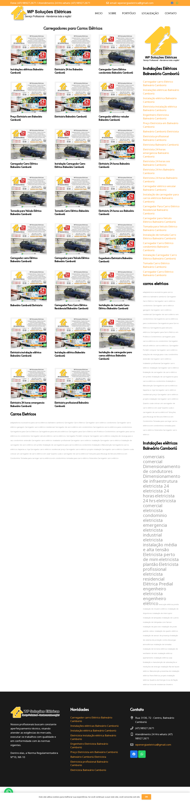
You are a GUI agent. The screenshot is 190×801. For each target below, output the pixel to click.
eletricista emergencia (155, 522)
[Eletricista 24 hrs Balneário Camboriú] (73, 36)
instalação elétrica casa (163, 658)
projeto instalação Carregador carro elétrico (105, 449)
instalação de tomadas (162, 644)
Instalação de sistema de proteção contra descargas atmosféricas (160, 640)
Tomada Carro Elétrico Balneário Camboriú (72, 212)
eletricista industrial (153, 532)
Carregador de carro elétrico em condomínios (73, 427)
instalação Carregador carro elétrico (106, 440)
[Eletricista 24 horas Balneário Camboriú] (117, 131)
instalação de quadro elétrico (166, 631)
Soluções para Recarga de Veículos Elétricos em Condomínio (159, 416)
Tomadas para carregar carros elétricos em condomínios (43, 458)
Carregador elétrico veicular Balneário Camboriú (114, 118)
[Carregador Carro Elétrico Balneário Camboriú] (28, 131)
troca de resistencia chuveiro (161, 684)
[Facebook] (172, 2)
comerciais (153, 457)
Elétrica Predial (158, 584)
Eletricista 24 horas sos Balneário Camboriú (116, 212)
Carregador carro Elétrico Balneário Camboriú (23, 259)
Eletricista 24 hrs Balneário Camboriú (69, 70)
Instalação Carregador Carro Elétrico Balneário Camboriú (70, 165)
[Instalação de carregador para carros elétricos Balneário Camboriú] (117, 319)
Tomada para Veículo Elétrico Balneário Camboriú (26, 212)
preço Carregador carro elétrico (74, 449)
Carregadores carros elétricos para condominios (112, 427)
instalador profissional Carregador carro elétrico (72, 440)
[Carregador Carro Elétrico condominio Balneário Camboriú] (117, 36)
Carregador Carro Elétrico (74, 423)
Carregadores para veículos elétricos (53, 432)
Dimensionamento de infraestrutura (161, 478)
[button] (8, 792)
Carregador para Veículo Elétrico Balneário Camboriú (72, 259)
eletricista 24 (156, 486)
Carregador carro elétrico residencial (40, 427)
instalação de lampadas (152, 618)
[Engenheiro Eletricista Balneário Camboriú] (117, 225)
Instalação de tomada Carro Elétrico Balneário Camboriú (114, 306)
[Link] (41, 13)
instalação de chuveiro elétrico (155, 609)
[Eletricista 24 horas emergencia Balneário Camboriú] (28, 370)
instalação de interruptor (162, 613)
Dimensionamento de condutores (161, 468)
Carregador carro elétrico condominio (101, 423)
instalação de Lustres (170, 618)
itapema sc (22, 449)
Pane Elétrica (155, 676)
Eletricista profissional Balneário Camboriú (72, 404)
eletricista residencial (153, 576)
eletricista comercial (159, 503)
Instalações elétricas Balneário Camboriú (26, 70)
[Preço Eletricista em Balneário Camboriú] (28, 83)
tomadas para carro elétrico (77, 458)
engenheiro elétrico (154, 601)
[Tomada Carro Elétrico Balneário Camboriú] (73, 178)
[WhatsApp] (177, 2)
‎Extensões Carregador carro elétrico (103, 458)
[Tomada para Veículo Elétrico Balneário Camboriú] (28, 178)
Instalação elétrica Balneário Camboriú (70, 353)
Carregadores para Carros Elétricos (72, 28)
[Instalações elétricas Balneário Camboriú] (28, 36)
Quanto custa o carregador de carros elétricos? (70, 454)
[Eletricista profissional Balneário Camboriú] (73, 370)
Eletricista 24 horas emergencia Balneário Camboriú (27, 404)
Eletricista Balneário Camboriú (71, 116)
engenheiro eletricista (154, 591)
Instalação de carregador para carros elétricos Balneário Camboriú (115, 355)
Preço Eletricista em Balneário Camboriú (26, 118)
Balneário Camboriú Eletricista (26, 305)
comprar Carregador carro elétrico (97, 436)
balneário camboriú (56, 423)
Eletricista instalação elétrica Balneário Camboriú (25, 353)
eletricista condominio (155, 512)
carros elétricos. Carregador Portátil (67, 436)
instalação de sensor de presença (156, 636)
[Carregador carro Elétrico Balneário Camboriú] (28, 225)
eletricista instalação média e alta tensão (160, 545)
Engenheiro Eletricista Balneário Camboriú (115, 259)
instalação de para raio (152, 627)
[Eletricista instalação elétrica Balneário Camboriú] (28, 319)
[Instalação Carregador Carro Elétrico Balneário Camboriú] (73, 131)
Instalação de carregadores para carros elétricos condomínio (67, 445)
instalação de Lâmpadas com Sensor (157, 622)
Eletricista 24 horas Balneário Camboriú (114, 165)
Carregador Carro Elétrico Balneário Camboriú (24, 165)
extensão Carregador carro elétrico (38, 440)
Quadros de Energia (158, 680)
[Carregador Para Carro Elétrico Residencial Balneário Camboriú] (73, 272)
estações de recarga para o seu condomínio (160, 354)
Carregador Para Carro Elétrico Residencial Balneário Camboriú (71, 306)
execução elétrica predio (169, 604)
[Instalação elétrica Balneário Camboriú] (73, 319)
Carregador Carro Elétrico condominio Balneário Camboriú (116, 70)
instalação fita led (167, 667)
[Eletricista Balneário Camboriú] (73, 83)
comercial (152, 461)
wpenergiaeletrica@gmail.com (153, 744)
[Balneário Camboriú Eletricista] (28, 272)
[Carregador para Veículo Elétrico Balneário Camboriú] (73, 225)
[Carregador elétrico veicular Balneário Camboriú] (117, 83)
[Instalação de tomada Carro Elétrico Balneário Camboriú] (117, 272)
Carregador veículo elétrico (42, 436)
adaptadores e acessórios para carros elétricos (29, 423)
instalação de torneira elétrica (155, 649)
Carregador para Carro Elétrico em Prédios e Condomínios (92, 432)
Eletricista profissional (160, 566)
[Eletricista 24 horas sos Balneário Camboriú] (117, 178)
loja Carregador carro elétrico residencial (43, 449)
